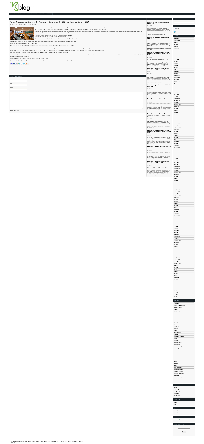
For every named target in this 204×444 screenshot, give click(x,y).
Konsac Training (177, 353)
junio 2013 (176, 246)
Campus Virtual (177, 311)
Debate (175, 316)
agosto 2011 (176, 288)
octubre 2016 (176, 170)
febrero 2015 (176, 209)
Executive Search (177, 332)
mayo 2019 (176, 112)
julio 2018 (176, 131)
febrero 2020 (176, 94)
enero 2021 (176, 73)
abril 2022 (176, 44)
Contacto (41, 13)
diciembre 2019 (177, 98)
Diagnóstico (176, 322)
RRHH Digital (176, 393)
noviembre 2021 (177, 53)
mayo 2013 (176, 248)
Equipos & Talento (177, 389)
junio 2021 (176, 63)
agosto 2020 (176, 83)
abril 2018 (176, 137)
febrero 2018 (176, 141)
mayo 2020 (176, 88)
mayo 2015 (176, 203)
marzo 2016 (176, 184)
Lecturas (175, 355)
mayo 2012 (176, 271)
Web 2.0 (175, 381)
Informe (175, 338)
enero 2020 (176, 96)
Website (11, 87)
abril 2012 (176, 273)
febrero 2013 (176, 253)
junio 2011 (176, 292)
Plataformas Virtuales (178, 369)
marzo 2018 (176, 139)
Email (11, 83)
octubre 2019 (176, 102)
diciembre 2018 (177, 121)
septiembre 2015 (177, 195)
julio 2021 (176, 61)
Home (11, 18)
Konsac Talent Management (179, 351)
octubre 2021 (176, 55)
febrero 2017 (176, 162)
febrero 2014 (176, 230)
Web (24, 13)
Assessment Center (178, 307)
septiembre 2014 (177, 218)
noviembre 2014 (177, 215)
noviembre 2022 (177, 40)
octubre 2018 (176, 125)
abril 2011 (176, 296)
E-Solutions (176, 326)
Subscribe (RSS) (13, 442)
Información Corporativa (179, 336)
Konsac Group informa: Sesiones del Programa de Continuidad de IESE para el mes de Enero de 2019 (49, 22)
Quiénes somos (18, 13)
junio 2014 (176, 222)
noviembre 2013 (177, 236)
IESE (175, 404)
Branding (176, 309)
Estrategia (176, 328)
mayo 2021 (176, 65)
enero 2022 (176, 50)
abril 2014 (176, 226)
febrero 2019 (176, 118)
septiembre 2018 (177, 127)
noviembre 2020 (177, 77)
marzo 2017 (176, 160)
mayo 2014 (176, 224)
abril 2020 (176, 90)
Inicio (11, 13)
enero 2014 (176, 232)
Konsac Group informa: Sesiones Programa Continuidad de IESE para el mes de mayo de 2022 (158, 53)
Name (11, 79)
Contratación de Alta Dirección (180, 313)
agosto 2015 (176, 197)
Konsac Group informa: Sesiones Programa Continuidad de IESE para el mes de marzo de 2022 (158, 115)
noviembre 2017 (177, 147)
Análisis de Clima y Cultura (179, 305)
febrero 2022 (176, 48)
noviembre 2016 (177, 168)
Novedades (176, 363)
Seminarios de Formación (179, 373)
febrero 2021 (176, 71)
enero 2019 (176, 119)
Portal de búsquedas (32, 13)
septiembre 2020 (177, 81)
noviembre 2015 (177, 191)
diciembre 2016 (177, 166)
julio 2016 (176, 176)
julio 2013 (176, 244)
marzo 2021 (176, 69)
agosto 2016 (176, 174)
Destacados (176, 320)
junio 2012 (176, 269)
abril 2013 (176, 250)
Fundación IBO (177, 412)
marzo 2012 (176, 275)
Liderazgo (176, 357)
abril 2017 (176, 158)
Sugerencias (176, 375)
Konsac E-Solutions (178, 342)
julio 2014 (176, 220)
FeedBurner (186, 433)
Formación (176, 334)
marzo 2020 (176, 92)
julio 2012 (176, 267)
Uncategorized (17, 18)
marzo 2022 (176, 46)
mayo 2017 (176, 156)
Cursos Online (177, 315)
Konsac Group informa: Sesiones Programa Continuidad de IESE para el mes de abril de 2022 (158, 70)
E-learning (176, 324)
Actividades (176, 303)
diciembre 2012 (177, 257)
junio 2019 (176, 110)
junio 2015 (176, 201)
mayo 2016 (176, 180)
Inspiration (176, 340)
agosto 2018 (176, 129)
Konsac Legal (176, 348)
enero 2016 (176, 187)
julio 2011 (176, 290)
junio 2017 (176, 154)
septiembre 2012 (177, 263)
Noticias (175, 361)
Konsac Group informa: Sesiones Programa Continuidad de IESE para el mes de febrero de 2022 (159, 131)
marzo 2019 (176, 116)
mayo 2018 (176, 135)
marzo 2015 (176, 207)
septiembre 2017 (177, 151)
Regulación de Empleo (178, 371)
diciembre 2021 (177, 52)
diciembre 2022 (177, 38)
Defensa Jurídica (177, 318)
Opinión (175, 365)
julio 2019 (176, 108)
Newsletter (176, 359)
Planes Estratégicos (178, 367)
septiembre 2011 (177, 286)
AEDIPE (175, 387)
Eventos (175, 330)
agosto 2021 (176, 59)
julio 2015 (176, 199)
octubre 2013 (176, 238)
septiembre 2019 (177, 104)
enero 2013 (176, 255)
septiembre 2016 (177, 172)
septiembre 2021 (177, 57)
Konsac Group (177, 344)
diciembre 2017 (177, 145)
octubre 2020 (176, 79)
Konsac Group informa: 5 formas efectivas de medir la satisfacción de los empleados (158, 99)
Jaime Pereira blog (177, 391)
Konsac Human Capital (178, 346)
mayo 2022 (176, 42)
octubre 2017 (176, 149)
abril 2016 (176, 182)
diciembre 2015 (177, 189)
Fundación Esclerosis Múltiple (180, 410)
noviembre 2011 (177, 283)
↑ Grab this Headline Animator (184, 420)
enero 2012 (176, 279)
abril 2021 (176, 67)
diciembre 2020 (177, 75)
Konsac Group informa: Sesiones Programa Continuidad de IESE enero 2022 (158, 162)
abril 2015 (176, 205)
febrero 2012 (176, 277)
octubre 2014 (176, 217)
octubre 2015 (176, 193)
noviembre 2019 (177, 100)
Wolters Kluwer (177, 395)
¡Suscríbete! (49, 13)
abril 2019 (176, 114)
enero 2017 (176, 164)
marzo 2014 (176, 228)
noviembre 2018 (177, 123)
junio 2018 (176, 133)
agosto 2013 (176, 242)
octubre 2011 (176, 285)
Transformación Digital (178, 377)
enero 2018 (176, 143)
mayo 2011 (176, 294)
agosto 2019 (176, 106)
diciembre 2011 (177, 281)
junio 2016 (176, 178)
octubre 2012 (176, 261)
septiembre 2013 (177, 240)
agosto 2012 (176, 265)
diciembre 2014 (177, 213)
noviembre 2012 (177, 259)
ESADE (175, 402)
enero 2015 (176, 211)
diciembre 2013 (177, 234)
